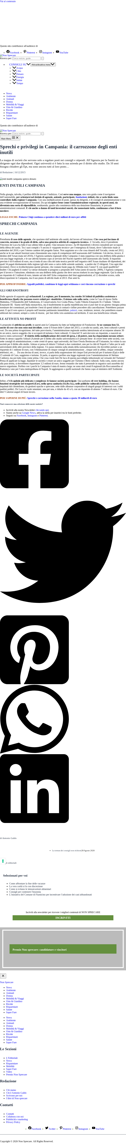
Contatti (10, 1114)
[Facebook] (63, 454)
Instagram (32, 415)
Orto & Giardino (14, 107)
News (9, 93)
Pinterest (43, 415)
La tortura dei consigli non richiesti (66, 850)
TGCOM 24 (47, 46)
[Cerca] (42, 58)
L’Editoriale (12, 1058)
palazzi (73, 310)
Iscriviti (63, 917)
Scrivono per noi (14, 1095)
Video (9, 1071)
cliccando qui (41, 410)
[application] (28, 64)
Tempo (19, 83)
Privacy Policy (13, 1122)
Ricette (9, 110)
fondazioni (81, 197)
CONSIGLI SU (17, 64)
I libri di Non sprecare (16, 1098)
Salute (19, 80)
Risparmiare (12, 112)
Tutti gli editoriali (8, 863)
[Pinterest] (63, 650)
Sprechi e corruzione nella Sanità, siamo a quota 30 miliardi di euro (62, 398)
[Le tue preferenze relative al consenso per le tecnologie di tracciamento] (3, 861)
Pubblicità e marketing (17, 1119)
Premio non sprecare (12, 925)
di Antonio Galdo (8, 838)
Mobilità (10, 1066)
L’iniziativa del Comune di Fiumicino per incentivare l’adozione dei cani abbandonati (50, 894)
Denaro (20, 74)
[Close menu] (3, 975)
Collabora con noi (15, 1116)
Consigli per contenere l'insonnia (25, 892)
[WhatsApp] (63, 719)
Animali (10, 99)
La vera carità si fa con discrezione (26, 886)
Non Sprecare (6, 982)
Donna (9, 101)
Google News (28, 412)
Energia (20, 77)
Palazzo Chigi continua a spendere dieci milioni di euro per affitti (52, 217)
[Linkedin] (63, 789)
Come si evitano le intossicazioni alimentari (30, 889)
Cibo (18, 71)
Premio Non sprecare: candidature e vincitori (40, 949)
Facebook (21, 415)
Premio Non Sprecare (16, 1074)
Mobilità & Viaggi (15, 104)
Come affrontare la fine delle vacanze (27, 883)
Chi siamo (11, 1090)
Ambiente (11, 96)
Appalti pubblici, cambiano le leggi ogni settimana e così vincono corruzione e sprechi (71, 284)
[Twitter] (63, 552)
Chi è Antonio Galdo (16, 1092)
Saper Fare (11, 118)
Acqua (19, 68)
